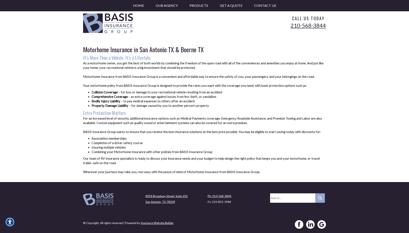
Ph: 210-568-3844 (219, 196)
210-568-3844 (308, 25)
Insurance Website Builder (157, 223)
